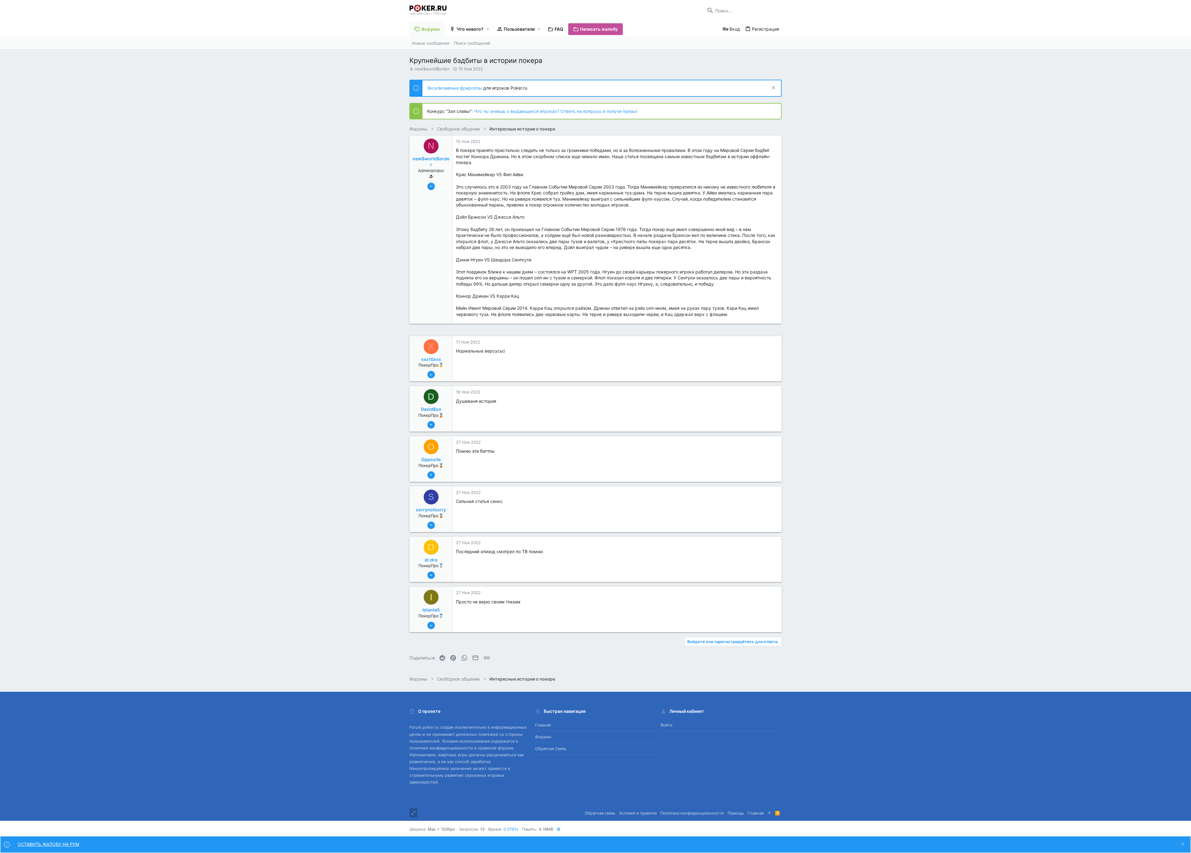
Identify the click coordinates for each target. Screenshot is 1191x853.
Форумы (543, 736)
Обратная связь (550, 748)
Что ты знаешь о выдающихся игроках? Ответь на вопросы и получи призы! (555, 111)
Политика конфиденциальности (692, 813)
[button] (488, 29)
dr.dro (431, 559)
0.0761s (510, 829)
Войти (666, 724)
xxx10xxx (431, 359)
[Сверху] (769, 813)
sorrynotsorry (431, 509)
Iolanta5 (431, 609)
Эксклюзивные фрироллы (455, 88)
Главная (543, 724)
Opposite (431, 459)
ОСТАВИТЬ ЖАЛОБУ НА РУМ (48, 844)
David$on (431, 409)
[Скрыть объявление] (772, 88)
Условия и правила (638, 813)
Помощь (736, 813)
